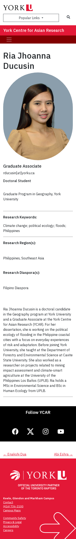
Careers (8, 530)
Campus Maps (12, 510)
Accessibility (11, 526)
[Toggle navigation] (9, 39)
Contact (8, 502)
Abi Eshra (63, 454)
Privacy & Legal (12, 522)
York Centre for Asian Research (33, 30)
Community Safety (14, 518)
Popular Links (30, 18)
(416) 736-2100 (13, 506)
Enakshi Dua (14, 454)
